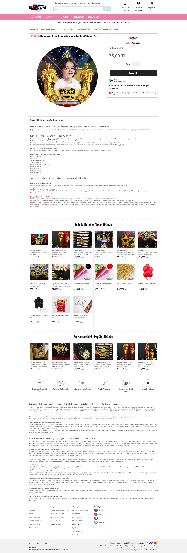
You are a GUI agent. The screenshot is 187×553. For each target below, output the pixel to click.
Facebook (101, 510)
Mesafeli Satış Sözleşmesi (80, 510)
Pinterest (101, 518)
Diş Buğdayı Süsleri (94, 3)
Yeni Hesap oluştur (77, 531)
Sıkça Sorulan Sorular (35, 520)
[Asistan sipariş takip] (138, 1)
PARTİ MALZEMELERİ (50, 17)
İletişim (31, 513)
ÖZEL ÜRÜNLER (93, 17)
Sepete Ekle (133, 73)
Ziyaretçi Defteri (33, 527)
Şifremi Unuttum (77, 535)
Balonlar (74, 3)
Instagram (101, 522)
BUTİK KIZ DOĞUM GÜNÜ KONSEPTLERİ (77, 29)
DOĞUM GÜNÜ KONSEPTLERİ (36, 17)
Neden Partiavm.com (35, 524)
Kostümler (82, 3)
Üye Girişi (75, 528)
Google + (101, 514)
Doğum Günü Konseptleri (61, 3)
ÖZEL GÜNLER (79, 17)
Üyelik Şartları (76, 513)
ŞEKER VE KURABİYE (64, 17)
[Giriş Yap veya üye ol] (125, 1)
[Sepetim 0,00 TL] (151, 1)
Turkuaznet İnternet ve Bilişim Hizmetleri (131, 550)
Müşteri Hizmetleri (77, 520)
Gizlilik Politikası (77, 517)
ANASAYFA (34, 29)
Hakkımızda (32, 510)
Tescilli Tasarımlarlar (35, 517)
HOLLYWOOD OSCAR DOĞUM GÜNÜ (106, 29)
